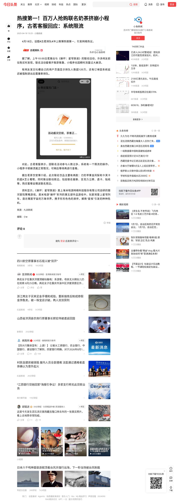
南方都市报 (22, 397)
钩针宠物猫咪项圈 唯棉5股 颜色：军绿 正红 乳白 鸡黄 (145, 239)
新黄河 (20, 331)
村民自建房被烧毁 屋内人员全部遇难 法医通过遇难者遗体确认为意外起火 (51, 364)
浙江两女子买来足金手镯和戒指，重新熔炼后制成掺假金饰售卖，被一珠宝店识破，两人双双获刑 (50, 298)
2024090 (101, 496)
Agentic (41, 496)
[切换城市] (41, 4)
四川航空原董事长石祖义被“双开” (37, 261)
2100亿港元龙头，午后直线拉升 (144, 80)
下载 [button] (170, 488)
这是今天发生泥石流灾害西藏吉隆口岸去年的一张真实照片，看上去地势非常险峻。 (50, 413)
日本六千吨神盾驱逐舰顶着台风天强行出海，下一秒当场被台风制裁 (58, 467)
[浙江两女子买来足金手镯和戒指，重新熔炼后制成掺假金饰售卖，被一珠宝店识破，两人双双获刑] (99, 303)
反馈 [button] (171, 481)
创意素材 (33, 496)
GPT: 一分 (62, 499)
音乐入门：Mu (68, 496)
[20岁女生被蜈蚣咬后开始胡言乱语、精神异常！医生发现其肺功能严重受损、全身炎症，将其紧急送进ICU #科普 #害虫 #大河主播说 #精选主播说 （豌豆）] (28, 441)
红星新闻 (21, 309)
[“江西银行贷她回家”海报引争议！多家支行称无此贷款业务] (99, 391)
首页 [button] (171, 471)
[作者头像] (138, 19)
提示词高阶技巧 (75, 499)
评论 (32, 287)
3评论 (30, 265)
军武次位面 (22, 490)
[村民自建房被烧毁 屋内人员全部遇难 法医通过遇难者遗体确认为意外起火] (99, 369)
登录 (172, 4)
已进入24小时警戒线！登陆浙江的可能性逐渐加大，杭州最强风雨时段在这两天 (145, 54)
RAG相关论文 (51, 499)
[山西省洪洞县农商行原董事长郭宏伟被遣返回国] (99, 325)
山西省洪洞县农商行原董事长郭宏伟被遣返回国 (46, 318)
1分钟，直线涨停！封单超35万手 (145, 67)
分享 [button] (8, 60)
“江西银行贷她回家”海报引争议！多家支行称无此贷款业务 (51, 386)
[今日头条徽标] (10, 4)
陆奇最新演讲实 (53, 496)
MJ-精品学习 (81, 496)
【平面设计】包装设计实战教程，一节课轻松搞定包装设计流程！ (145, 265)
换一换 (157, 130)
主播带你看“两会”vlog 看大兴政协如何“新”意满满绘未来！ (145, 252)
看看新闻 (21, 265)
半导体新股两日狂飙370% (143, 91)
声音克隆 (92, 496)
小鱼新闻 (38, 33)
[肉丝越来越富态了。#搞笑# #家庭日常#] (76, 441)
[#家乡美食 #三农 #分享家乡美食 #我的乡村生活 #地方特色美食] (52, 441)
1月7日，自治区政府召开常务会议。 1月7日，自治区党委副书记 (145, 226)
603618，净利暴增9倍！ (143, 105)
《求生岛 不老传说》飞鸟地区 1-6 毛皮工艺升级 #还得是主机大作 (145, 212)
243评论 (33, 490)
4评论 (30, 309)
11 (31, 420)
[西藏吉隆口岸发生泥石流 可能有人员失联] (99, 441)
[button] (22, 4)
